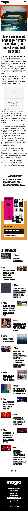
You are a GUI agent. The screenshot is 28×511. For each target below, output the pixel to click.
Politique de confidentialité (14, 498)
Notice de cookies (14, 495)
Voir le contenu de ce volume (12, 231)
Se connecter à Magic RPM (14, 488)
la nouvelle (20, 56)
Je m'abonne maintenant (11, 235)
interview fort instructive (15, 115)
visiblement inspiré (12, 80)
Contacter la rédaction (14, 506)
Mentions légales (14, 493)
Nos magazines (14, 491)
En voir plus (14, 471)
